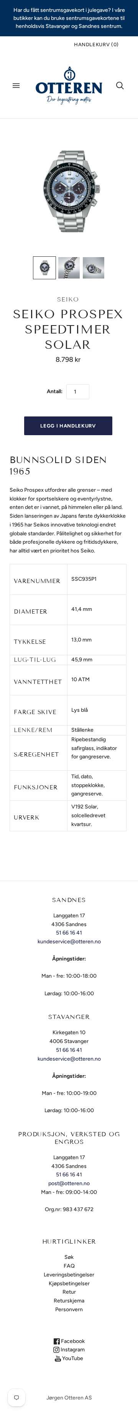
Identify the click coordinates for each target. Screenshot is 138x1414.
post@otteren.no (69, 1183)
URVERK (26, 817)
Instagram (72, 1349)
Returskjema (69, 1300)
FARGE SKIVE (35, 712)
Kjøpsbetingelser (69, 1283)
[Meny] (16, 85)
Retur (69, 1292)
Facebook (72, 1341)
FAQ (69, 1266)
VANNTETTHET (38, 682)
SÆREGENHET (36, 754)
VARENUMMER (37, 581)
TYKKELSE (30, 641)
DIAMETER (31, 611)
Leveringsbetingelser (69, 1274)
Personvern (69, 1309)
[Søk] (120, 85)
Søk (69, 1257)
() (96, 44)
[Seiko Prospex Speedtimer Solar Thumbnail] (44, 267)
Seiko (68, 299)
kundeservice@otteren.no (69, 941)
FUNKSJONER (36, 787)
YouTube (72, 1358)
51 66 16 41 (69, 933)
